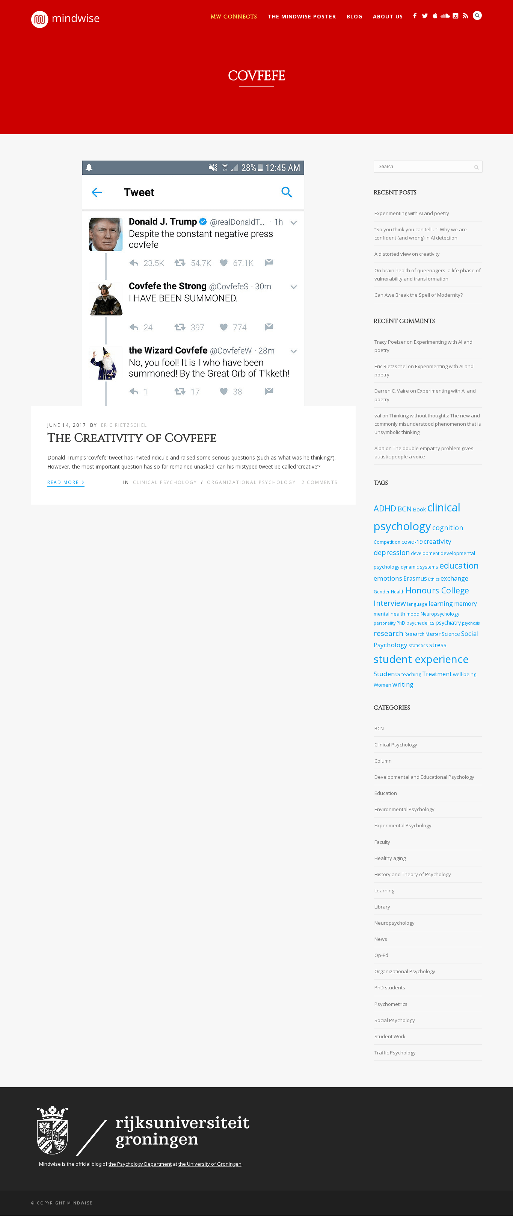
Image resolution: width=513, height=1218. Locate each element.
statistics (418, 645)
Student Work (390, 1036)
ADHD (385, 508)
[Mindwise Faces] (455, 15)
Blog (354, 16)
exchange (454, 578)
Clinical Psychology (165, 482)
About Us (388, 16)
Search (477, 15)
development (425, 553)
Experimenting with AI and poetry (411, 213)
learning (441, 603)
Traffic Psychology (395, 1052)
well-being (464, 674)
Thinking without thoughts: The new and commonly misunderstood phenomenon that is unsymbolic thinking (427, 423)
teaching (411, 674)
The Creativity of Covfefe (132, 438)
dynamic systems (419, 567)
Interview (390, 603)
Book (419, 509)
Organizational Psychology (251, 482)
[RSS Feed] (465, 15)
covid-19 (411, 541)
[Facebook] (414, 15)
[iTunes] (435, 15)
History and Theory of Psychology (412, 874)
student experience (421, 659)
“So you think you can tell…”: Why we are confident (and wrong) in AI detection (420, 233)
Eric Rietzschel (124, 425)
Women (382, 684)
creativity (437, 541)
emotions (388, 578)
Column (383, 760)
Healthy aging (390, 858)
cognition (447, 527)
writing (402, 684)
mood (412, 614)
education (459, 565)
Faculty (382, 842)
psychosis (471, 623)
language (417, 604)
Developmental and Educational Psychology (424, 777)
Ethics (433, 579)
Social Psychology (394, 1020)
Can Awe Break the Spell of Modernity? (418, 294)
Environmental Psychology (404, 809)
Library (382, 906)
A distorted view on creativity (407, 253)
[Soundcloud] (445, 15)
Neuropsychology (440, 614)
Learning (384, 890)
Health (397, 592)
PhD (401, 623)
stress (438, 645)
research (388, 633)
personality (384, 623)
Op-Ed (381, 955)
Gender (382, 592)
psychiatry (448, 622)
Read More (65, 482)
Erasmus (415, 578)
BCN (404, 509)
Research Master (422, 634)
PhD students (389, 987)
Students (387, 673)
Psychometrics (390, 1004)
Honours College (437, 590)
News (380, 939)
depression (392, 552)
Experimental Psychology (403, 825)
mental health (389, 613)
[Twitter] (425, 15)
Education (385, 793)
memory (465, 604)
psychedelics (420, 623)
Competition (387, 542)
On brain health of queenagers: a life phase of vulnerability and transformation (427, 274)
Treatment (437, 674)
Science (451, 633)
